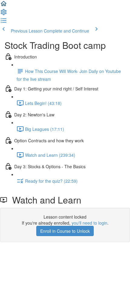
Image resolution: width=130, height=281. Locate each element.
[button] (3, 5)
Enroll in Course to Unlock (65, 231)
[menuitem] (3, 14)
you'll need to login (89, 223)
